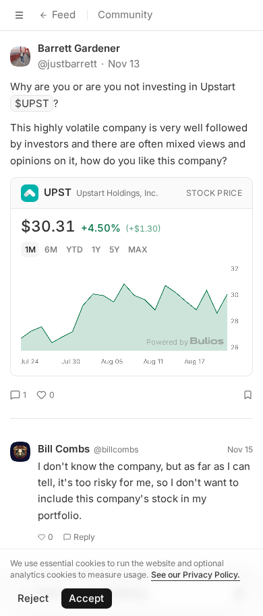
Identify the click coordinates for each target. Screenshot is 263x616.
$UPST (32, 103)
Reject (33, 598)
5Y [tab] (114, 249)
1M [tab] (30, 249)
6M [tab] (51, 249)
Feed (64, 14)
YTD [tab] (74, 249)
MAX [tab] (138, 249)
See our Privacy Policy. (195, 575)
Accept (86, 598)
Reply (84, 537)
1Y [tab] (96, 249)
